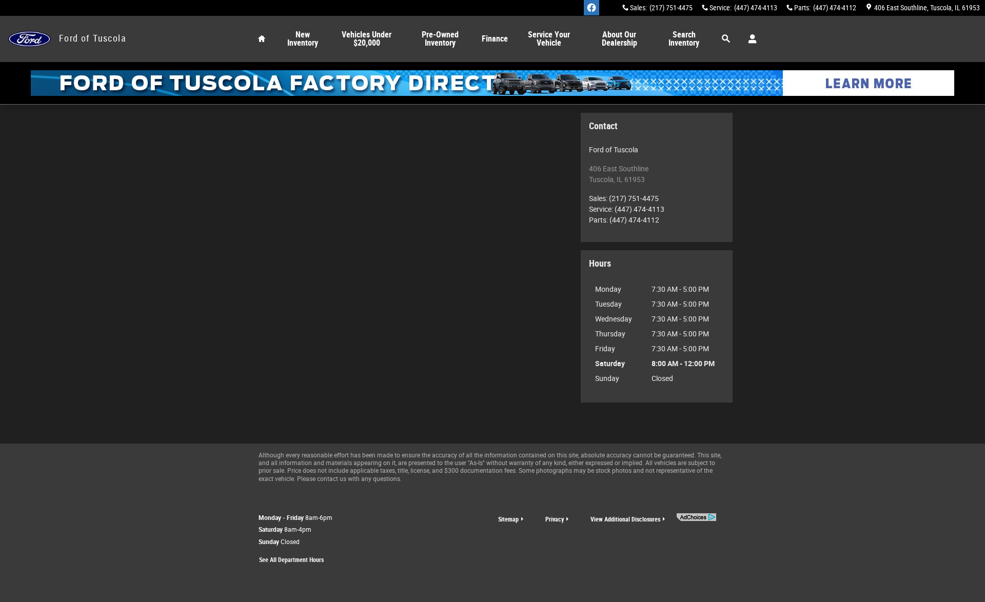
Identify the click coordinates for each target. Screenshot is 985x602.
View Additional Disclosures (625, 519)
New (302, 39)
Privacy (554, 519)
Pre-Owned (440, 39)
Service (549, 39)
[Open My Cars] (750, 39)
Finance (495, 39)
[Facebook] (591, 7)
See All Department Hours (291, 560)
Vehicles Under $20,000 (366, 39)
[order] (492, 83)
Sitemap (508, 519)
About (619, 39)
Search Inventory (683, 39)
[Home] (29, 39)
